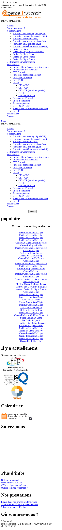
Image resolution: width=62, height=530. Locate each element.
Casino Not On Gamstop (31, 255)
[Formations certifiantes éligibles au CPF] (22, 18)
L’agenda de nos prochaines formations (19, 502)
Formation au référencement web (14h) (30, 46)
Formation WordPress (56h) (25, 38)
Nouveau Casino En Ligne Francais (31, 279)
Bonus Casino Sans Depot (31, 297)
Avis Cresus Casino (31, 299)
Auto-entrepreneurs (21, 103)
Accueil (10, 25)
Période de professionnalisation (27, 75)
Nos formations (14, 31)
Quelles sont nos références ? (14, 488)
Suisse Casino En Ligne (31, 318)
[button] (10, 21)
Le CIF (16, 82)
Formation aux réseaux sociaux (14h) (29, 41)
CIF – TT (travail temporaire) (31, 90)
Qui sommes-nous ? (16, 28)
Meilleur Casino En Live (31, 310)
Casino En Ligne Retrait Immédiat (31, 323)
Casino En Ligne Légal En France (31, 242)
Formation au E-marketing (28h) (27, 44)
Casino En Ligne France (24, 56)
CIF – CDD (23, 85)
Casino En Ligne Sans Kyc (31, 330)
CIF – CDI (23, 88)
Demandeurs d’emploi (23, 98)
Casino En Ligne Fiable (23, 54)
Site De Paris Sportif (31, 320)
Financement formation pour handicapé (30, 108)
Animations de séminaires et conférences (19, 504)
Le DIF (16, 111)
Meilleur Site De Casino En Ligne (31, 286)
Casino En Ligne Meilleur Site (31, 268)
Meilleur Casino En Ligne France (31, 284)
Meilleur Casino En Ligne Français (31, 274)
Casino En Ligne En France (31, 258)
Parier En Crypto (31, 281)
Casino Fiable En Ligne (31, 341)
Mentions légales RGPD (12, 482)
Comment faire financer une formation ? (31, 67)
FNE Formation (20, 72)
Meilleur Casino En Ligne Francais (31, 248)
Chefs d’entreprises (21, 100)
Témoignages (13, 113)
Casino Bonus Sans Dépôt (31, 302)
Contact (10, 116)
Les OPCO (18, 80)
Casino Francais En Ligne (31, 333)
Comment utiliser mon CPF (25, 69)
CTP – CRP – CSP (21, 106)
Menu (3, 121)
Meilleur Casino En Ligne (31, 232)
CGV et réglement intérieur (13, 485)
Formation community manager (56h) (30, 36)
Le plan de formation (22, 77)
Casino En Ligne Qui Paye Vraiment (31, 315)
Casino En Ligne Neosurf (31, 325)
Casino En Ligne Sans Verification (28, 51)
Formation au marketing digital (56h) (29, 33)
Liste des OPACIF (26, 95)
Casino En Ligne (20, 49)
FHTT (21, 93)
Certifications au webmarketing (21, 62)
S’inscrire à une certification (14, 507)
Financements (13, 64)
